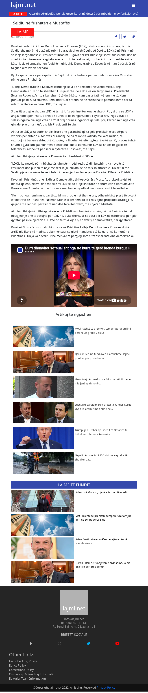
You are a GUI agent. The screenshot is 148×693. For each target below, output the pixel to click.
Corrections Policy (21, 670)
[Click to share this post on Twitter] (123, 36)
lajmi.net (23, 4)
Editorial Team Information (27, 679)
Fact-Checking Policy (23, 661)
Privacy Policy (106, 688)
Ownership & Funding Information (32, 674)
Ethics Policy (17, 665)
